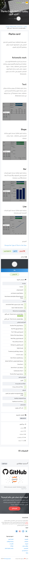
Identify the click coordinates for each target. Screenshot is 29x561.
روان (15, 18)
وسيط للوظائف (10, 541)
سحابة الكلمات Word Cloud (17, 357)
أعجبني (21, 251)
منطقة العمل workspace (17, 293)
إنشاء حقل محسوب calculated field (14, 304)
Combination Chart (18, 370)
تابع (14, 251)
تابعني (14, 274)
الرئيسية (26, 539)
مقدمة (21, 286)
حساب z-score (19, 354)
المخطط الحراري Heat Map (17, 338)
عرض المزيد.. (4, 463)
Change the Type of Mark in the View (15, 245)
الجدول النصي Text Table (17, 332)
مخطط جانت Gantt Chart (17, 367)
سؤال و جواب (25, 546)
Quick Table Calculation (17, 307)
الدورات (26, 543)
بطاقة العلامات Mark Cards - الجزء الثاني (13, 319)
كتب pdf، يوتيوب (19, 408)
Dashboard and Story (17, 401)
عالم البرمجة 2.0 (7, 558)
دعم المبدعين (25, 550)
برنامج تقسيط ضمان (9, 548)
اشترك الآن (14, 508)
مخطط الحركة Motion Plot (17, 335)
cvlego (11, 546)
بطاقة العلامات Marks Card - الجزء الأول (14, 314)
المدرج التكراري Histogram (17, 345)
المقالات (26, 541)
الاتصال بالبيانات (19, 290)
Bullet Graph (20, 348)
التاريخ (21, 380)
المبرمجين (26, 548)
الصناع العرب (10, 539)
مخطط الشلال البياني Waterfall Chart (14, 361)
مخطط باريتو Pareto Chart (16, 374)
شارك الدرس (6, 251)
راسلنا (27, 552)
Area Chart (20, 364)
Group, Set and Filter (18, 387)
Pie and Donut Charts (18, 341)
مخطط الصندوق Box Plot (17, 328)
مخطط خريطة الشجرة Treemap (15, 351)
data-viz (22, 418)
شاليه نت (11, 543)
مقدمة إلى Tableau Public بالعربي (14, 26)
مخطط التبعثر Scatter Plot (16, 325)
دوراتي (25, 26)
